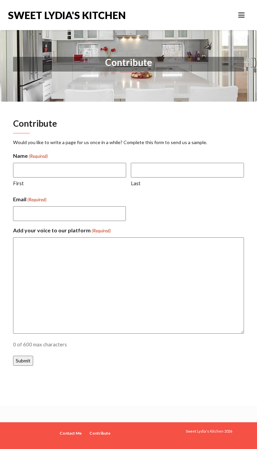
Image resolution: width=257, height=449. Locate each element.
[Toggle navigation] (241, 15)
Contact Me (71, 433)
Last (136, 183)
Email (30, 199)
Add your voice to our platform (62, 230)
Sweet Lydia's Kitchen (67, 15)
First (18, 183)
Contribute (99, 433)
